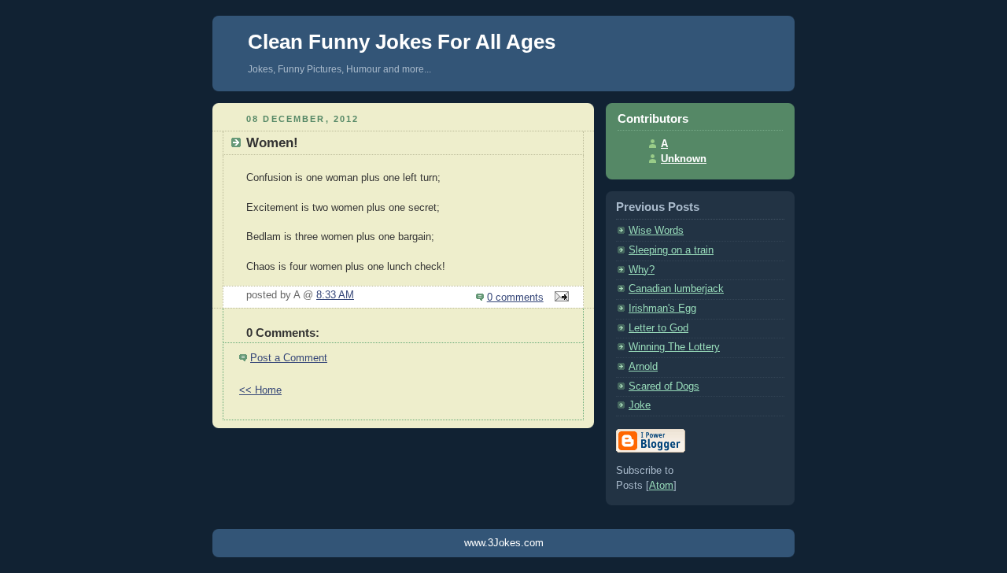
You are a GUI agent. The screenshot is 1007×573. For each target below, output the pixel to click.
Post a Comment (288, 358)
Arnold (643, 366)
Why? (642, 269)
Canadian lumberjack (676, 288)
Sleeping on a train (671, 250)
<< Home (260, 390)
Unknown (683, 159)
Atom (661, 485)
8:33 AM (335, 295)
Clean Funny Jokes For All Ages (401, 42)
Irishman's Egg (662, 308)
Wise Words (656, 230)
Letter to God (658, 328)
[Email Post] (559, 297)
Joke (640, 405)
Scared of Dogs (664, 386)
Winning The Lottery (674, 347)
